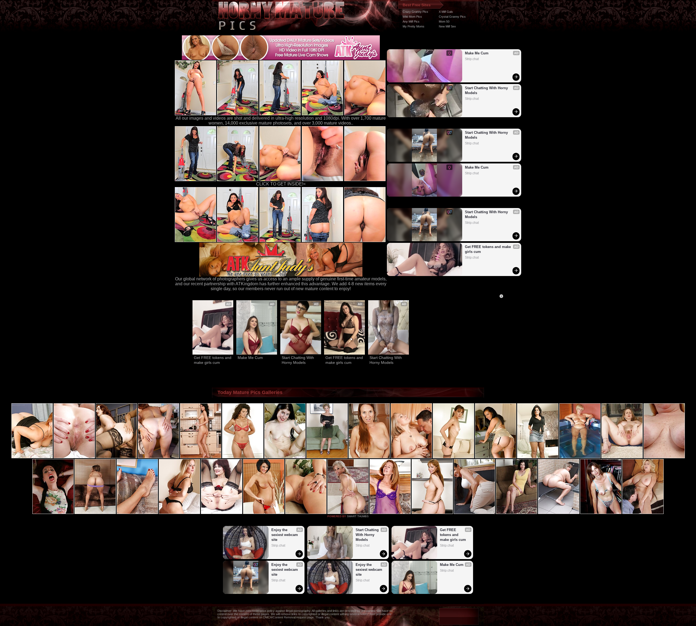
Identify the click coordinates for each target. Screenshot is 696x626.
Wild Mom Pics (412, 16)
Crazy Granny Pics (415, 11)
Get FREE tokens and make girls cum (488, 249)
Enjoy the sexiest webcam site (285, 535)
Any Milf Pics (411, 21)
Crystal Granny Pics (452, 16)
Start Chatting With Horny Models (487, 90)
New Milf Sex (447, 26)
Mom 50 (444, 21)
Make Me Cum (477, 53)
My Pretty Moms (413, 26)
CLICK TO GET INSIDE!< (281, 184)
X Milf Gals (446, 11)
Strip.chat (472, 59)
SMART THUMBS (358, 516)
